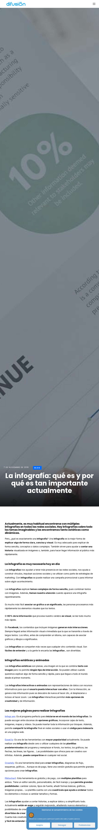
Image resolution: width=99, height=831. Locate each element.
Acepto (39, 825)
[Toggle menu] (94, 4)
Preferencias (84, 825)
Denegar (62, 825)
